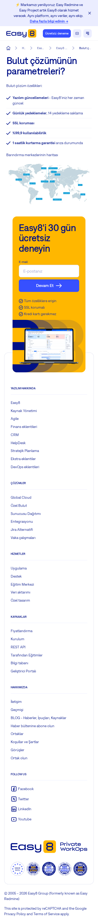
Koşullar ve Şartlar (25, 742)
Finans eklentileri (24, 427)
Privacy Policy (15, 914)
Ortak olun (19, 758)
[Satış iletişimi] (77, 33)
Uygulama (19, 568)
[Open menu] (87, 33)
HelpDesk (18, 443)
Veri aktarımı (20, 592)
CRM (15, 435)
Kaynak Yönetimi (24, 411)
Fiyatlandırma (21, 631)
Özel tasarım (20, 600)
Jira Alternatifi (22, 529)
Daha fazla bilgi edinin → (49, 21)
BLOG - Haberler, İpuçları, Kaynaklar (38, 718)
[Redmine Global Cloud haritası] (49, 184)
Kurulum (17, 639)
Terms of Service (46, 914)
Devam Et (45, 285)
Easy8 (15, 403)
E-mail (23, 262)
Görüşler (17, 750)
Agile (15, 418)
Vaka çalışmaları (23, 538)
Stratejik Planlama (25, 451)
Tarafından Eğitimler (27, 655)
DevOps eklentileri (25, 467)
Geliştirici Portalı (23, 671)
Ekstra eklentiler (23, 459)
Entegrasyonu (22, 521)
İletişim (16, 701)
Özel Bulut (19, 505)
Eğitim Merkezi (22, 584)
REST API (18, 647)
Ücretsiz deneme (56, 33)
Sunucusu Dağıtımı (26, 514)
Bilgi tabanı (19, 663)
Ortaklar (17, 734)
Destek (16, 576)
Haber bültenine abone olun (32, 726)
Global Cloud (21, 497)
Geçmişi (17, 710)
